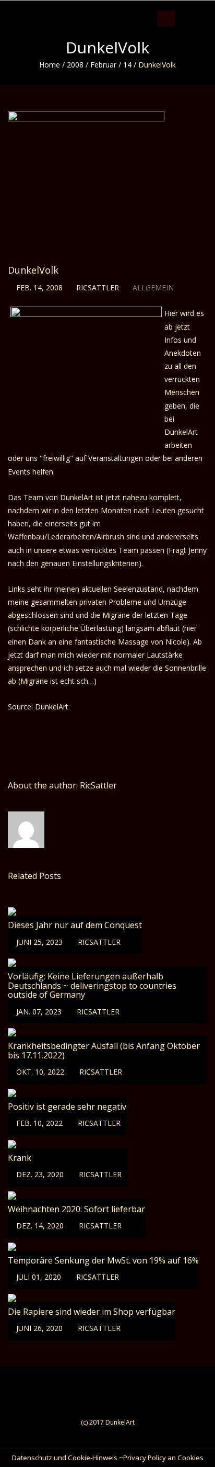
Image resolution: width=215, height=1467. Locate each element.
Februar (103, 65)
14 (127, 65)
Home (49, 65)
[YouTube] (202, 8)
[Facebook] (183, 8)
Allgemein (153, 287)
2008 (75, 65)
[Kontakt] (212, 8)
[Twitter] (192, 8)
